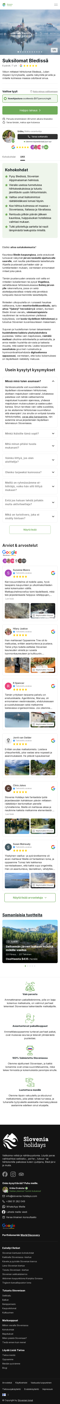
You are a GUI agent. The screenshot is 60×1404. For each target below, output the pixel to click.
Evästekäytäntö (31, 1389)
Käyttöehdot (21, 1382)
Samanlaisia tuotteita (22, 915)
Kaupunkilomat (9, 1308)
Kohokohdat (8, 1329)
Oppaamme (7, 1359)
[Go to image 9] (36, 51)
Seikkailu (6, 1295)
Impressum (48, 1389)
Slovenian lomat (25, 1400)
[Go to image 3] (22, 51)
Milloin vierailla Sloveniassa (15, 1325)
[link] (30, 1201)
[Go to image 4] (25, 51)
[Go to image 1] (18, 51)
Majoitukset (7, 1334)
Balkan (5, 1300)
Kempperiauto (9, 1304)
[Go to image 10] (39, 51)
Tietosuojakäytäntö (11, 1389)
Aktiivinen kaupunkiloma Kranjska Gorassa (22, 1278)
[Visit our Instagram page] (13, 1174)
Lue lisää (9, 598)
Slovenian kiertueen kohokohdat (18, 1253)
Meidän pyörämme (11, 1363)
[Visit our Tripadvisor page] (21, 1174)
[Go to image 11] (41, 51)
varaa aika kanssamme (34, 416)
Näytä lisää (30, 529)
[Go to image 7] (32, 51)
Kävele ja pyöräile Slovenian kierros (19, 1261)
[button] (28, 66)
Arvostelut (7, 1382)
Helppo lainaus (28, 110)
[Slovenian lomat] (30, 1141)
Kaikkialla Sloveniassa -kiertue (16, 1257)
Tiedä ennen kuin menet (14, 1342)
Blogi (4, 1368)
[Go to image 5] (27, 51)
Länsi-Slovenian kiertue (13, 1265)
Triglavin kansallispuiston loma (16, 1282)
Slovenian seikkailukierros (14, 1274)
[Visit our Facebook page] (5, 1174)
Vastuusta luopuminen (41, 1382)
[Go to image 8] (34, 51)
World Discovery (30, 1235)
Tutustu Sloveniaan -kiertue (15, 1270)
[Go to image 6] (29, 51)
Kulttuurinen (8, 1312)
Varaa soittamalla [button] (40, 136)
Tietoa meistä (8, 1355)
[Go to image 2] (20, 51)
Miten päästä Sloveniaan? (14, 1338)
